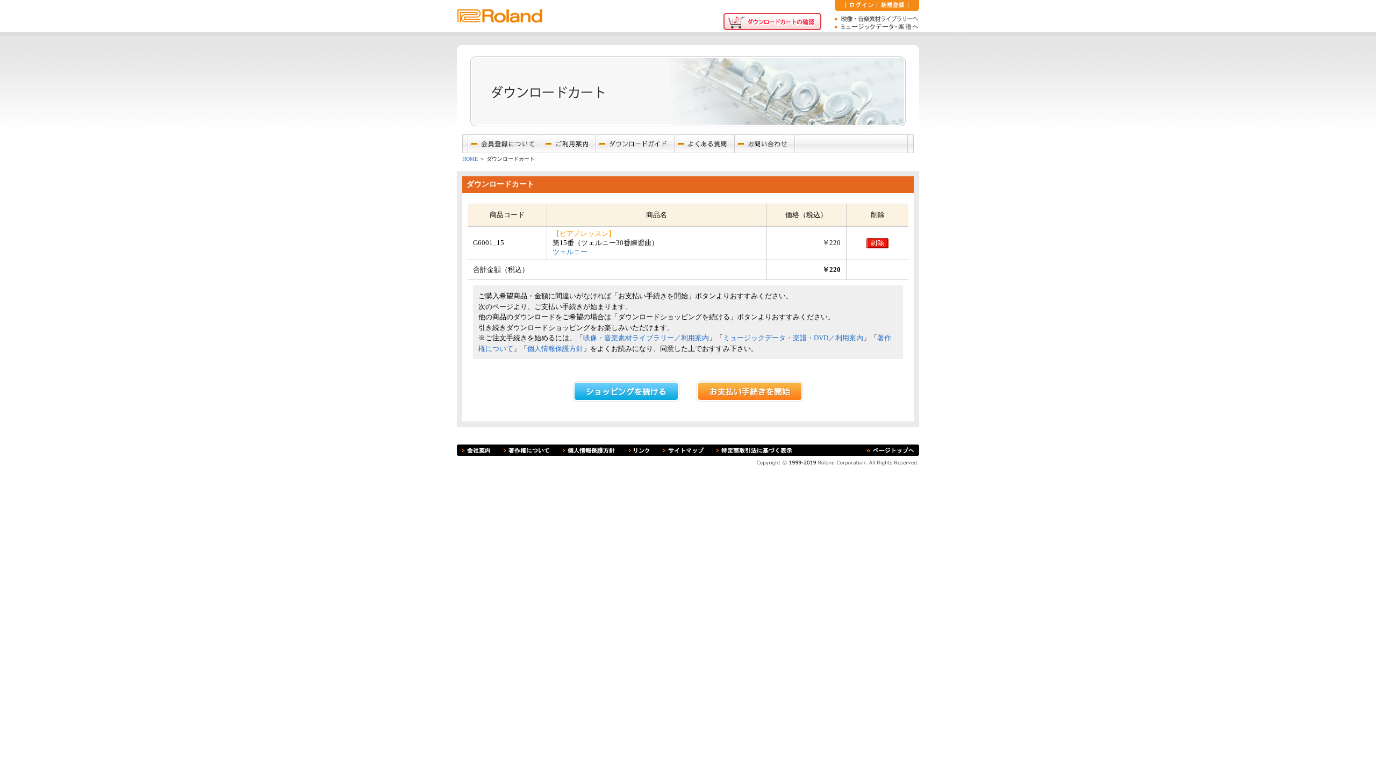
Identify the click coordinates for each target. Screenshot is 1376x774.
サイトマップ (683, 450)
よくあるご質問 (704, 143)
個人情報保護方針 (555, 349)
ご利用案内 (569, 143)
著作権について (526, 450)
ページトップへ (890, 450)
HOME (470, 159)
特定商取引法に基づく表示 (754, 450)
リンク (639, 450)
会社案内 (476, 450)
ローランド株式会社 (500, 16)
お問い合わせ (764, 143)
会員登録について (505, 143)
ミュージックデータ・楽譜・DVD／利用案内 (793, 338)
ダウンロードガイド (635, 143)
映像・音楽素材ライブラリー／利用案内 (646, 338)
